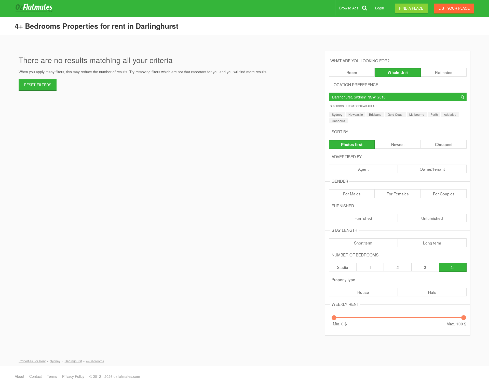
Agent (363, 169)
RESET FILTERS (37, 84)
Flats (432, 292)
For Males (352, 193)
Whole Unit (398, 72)
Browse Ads (348, 7)
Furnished (363, 218)
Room (351, 72)
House (363, 292)
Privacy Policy (73, 376)
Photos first (351, 144)
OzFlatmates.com (40, 9)
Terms (52, 376)
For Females (398, 193)
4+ (453, 267)
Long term (432, 243)
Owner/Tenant (432, 169)
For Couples (444, 193)
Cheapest (443, 144)
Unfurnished (432, 218)
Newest (397, 144)
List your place (454, 8)
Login (379, 7)
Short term (363, 243)
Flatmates (443, 72)
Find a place (411, 8)
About (19, 376)
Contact (35, 376)
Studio (342, 267)
